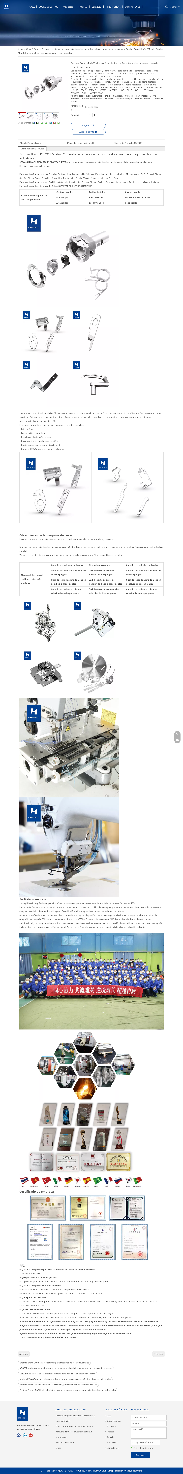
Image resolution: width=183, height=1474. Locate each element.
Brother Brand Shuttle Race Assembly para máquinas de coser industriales (54, 1362)
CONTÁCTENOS (132, 6)
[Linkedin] (25, 1435)
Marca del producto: (76, 143)
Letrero (138, 1470)
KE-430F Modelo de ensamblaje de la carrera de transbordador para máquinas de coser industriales (66, 1368)
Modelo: (23, 143)
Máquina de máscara (65, 1442)
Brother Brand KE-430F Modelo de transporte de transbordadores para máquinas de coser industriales (68, 1390)
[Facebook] (19, 1435)
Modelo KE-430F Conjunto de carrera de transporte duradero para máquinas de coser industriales (65, 1379)
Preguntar (86, 125)
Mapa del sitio (115, 1470)
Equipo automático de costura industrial (74, 1426)
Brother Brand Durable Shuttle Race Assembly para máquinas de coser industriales (58, 1384)
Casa (109, 1415)
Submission (140, 1455)
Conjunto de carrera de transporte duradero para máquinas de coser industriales (57, 1373)
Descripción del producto (32, 148)
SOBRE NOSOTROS (48, 6)
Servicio (110, 1437)
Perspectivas (113, 1442)
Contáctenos (113, 1448)
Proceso (110, 1431)
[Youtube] (31, 1435)
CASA (32, 6)
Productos (68, 6)
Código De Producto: (124, 143)
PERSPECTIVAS (113, 6)
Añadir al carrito (86, 131)
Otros (58, 1448)
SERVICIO (96, 6)
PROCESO (83, 6)
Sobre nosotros (114, 1421)
